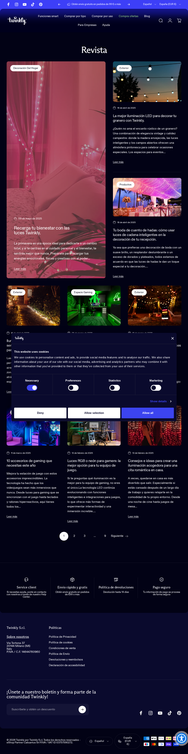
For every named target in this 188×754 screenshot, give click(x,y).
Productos (125, 184)
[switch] (73, 388)
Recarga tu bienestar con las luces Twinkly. (41, 230)
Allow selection (94, 412)
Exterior (124, 68)
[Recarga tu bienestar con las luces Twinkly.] (56, 169)
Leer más (20, 269)
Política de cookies (61, 642)
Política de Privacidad (62, 636)
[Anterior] (59, 4)
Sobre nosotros (18, 637)
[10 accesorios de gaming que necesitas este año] (33, 426)
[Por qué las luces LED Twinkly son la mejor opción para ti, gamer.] (94, 306)
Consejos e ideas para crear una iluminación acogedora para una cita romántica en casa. (152, 465)
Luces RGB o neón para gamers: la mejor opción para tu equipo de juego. (94, 465)
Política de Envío (59, 654)
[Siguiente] (129, 4)
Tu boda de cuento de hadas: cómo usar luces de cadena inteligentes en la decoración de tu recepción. (144, 234)
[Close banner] (172, 338)
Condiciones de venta (62, 648)
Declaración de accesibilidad (67, 665)
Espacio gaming (83, 292)
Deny (40, 412)
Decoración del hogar (25, 68)
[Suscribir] (82, 709)
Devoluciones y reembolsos (66, 659)
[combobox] (150, 4)
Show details (158, 401)
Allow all (147, 412)
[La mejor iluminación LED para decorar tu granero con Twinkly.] (147, 81)
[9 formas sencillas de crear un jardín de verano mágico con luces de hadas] (154, 306)
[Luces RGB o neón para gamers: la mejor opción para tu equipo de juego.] (94, 426)
